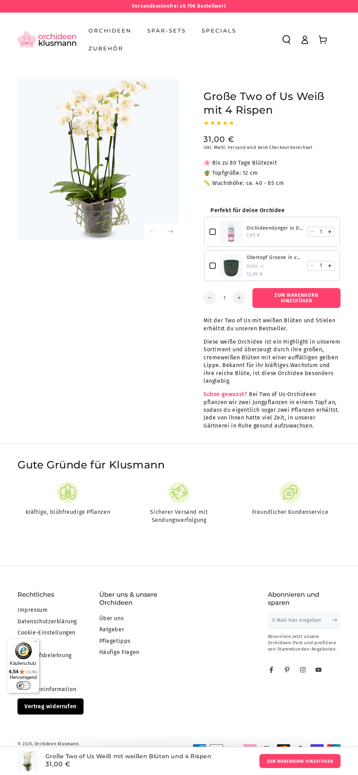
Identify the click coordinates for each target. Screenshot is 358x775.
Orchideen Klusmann (57, 743)
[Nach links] (153, 232)
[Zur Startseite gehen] (46, 39)
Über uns (111, 618)
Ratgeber (111, 629)
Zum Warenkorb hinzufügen (300, 761)
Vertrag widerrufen (50, 706)
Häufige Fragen (119, 652)
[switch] (23, 685)
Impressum (32, 610)
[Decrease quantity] (312, 231)
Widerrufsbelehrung (44, 655)
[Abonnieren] (336, 620)
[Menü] (35, 643)
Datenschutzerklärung (47, 621)
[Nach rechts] (170, 232)
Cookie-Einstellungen (46, 632)
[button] (286, 39)
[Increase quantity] (329, 231)
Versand (236, 147)
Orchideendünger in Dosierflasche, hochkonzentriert (274, 228)
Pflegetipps (115, 641)
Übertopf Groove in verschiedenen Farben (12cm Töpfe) (274, 257)
